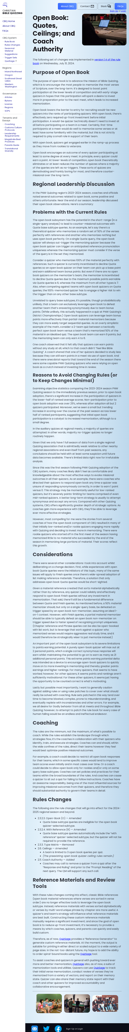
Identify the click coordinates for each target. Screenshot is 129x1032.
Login (123, 11)
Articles (8, 97)
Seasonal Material (9, 49)
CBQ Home (9, 21)
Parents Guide (12, 145)
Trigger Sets (11, 57)
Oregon (9, 75)
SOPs (7, 110)
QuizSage (65, 939)
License (8, 104)
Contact (87, 6)
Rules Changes (12, 45)
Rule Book (10, 41)
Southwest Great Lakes (13, 79)
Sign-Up (114, 11)
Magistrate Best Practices (13, 140)
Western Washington (11, 85)
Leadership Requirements (12, 134)
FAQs (120, 6)
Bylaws (8, 100)
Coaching (10, 124)
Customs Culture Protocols (13, 128)
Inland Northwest (13, 71)
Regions (9, 107)
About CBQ (67, 6)
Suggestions (11, 54)
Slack (106, 6)
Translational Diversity (11, 149)
